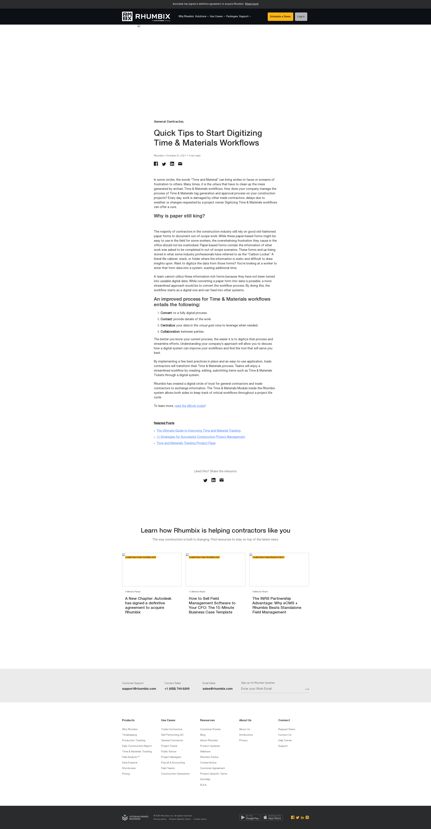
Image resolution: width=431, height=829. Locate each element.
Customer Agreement (212, 768)
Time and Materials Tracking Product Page (186, 443)
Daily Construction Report (137, 746)
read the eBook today (190, 406)
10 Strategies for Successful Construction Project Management (200, 437)
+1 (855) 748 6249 (176, 689)
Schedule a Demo (280, 17)
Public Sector (168, 752)
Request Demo (286, 729)
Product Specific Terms (213, 774)
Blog (202, 735)
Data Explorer (130, 763)
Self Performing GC (172, 735)
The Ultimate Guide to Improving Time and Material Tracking (198, 431)
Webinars (205, 752)
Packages (232, 16)
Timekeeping (129, 735)
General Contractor (172, 740)
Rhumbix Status (209, 757)
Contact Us (284, 735)
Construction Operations (175, 774)
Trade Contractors (172, 729)
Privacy (243, 740)
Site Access (129, 768)
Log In (301, 17)
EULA (203, 785)
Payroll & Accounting (173, 763)
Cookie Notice (208, 763)
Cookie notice (200, 819)
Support (283, 746)
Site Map (205, 779)
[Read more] (251, 4)
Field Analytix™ (131, 757)
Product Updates (210, 746)
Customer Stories (210, 729)
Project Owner (169, 746)
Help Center (285, 740)
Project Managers (171, 757)
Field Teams (168, 768)
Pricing (126, 774)
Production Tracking (133, 740)
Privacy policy (160, 819)
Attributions (246, 735)
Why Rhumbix (186, 16)
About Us (244, 729)
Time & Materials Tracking (137, 752)
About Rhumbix (209, 740)
